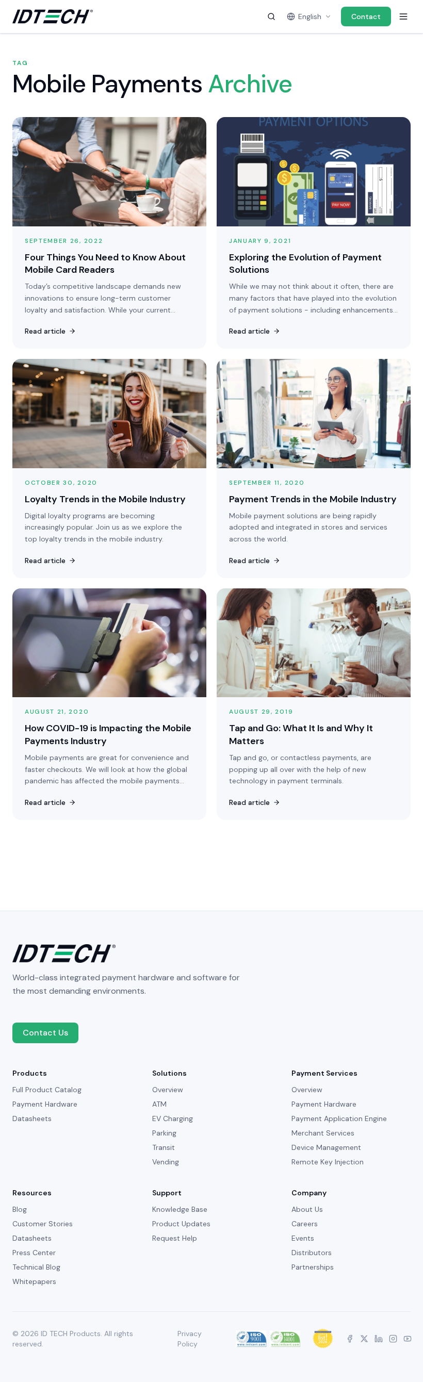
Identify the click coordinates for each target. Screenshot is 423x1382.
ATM (159, 1104)
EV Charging (172, 1118)
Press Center (34, 1252)
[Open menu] (403, 16)
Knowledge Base (179, 1209)
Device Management (326, 1147)
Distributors (311, 1252)
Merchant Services (322, 1133)
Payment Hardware (44, 1104)
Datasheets (32, 1118)
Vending (165, 1161)
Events (302, 1238)
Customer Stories (42, 1223)
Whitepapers (34, 1281)
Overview (167, 1089)
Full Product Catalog (47, 1089)
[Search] (271, 16)
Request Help (174, 1238)
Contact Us (45, 1032)
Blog (19, 1209)
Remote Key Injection (327, 1161)
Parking (164, 1133)
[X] (364, 1339)
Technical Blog (36, 1267)
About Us (307, 1209)
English (309, 16)
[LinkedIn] (379, 1339)
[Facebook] (350, 1339)
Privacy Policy (189, 1338)
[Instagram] (393, 1339)
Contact (366, 16)
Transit (163, 1147)
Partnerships (312, 1267)
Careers (304, 1223)
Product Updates (181, 1223)
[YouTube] (407, 1339)
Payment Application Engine (339, 1118)
